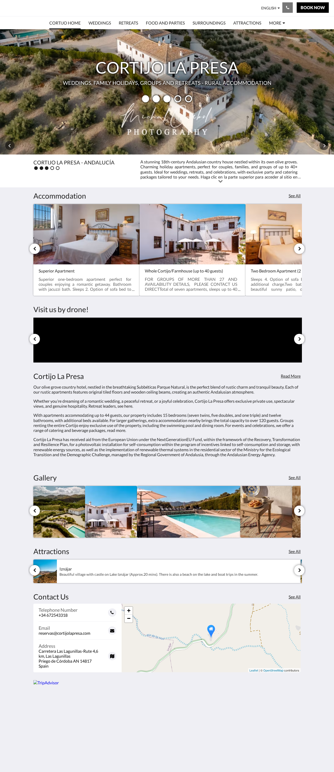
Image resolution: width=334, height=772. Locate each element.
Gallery (130, 743)
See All (295, 195)
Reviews (131, 738)
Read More (291, 375)
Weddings (133, 712)
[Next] (299, 249)
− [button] (128, 618)
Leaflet (253, 670)
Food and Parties (139, 729)
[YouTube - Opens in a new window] (295, 715)
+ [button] (128, 610)
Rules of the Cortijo (187, 716)
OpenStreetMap (273, 670)
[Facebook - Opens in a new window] (238, 715)
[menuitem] (65, 22)
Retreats (132, 716)
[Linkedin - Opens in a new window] (266, 715)
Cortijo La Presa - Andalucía (52, 8)
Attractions (134, 734)
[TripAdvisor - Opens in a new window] (281, 715)
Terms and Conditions (189, 712)
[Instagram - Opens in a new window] (252, 715)
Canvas (294, 756)
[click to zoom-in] (59, 512)
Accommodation (139, 725)
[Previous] (34, 249)
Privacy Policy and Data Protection (186, 723)
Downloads (180, 729)
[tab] (144, 703)
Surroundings (136, 720)
